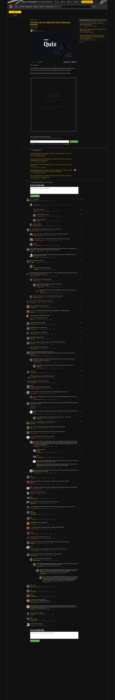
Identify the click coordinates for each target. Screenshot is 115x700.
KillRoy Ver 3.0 (33, 334)
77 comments (39, 62)
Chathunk (32, 343)
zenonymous (33, 533)
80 (37, 555)
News (31, 19)
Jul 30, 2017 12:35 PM (42, 477)
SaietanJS (32, 423)
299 (37, 230)
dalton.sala (32, 393)
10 (34, 343)
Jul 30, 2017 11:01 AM (43, 433)
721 (36, 438)
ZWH (31, 493)
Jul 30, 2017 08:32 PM (45, 538)
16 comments (43, 178)
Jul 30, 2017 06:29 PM (49, 399)
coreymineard (33, 620)
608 (44, 216)
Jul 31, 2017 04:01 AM (55, 292)
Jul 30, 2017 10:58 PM (46, 388)
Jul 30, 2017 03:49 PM (40, 251)
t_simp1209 (35, 269)
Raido (31, 609)
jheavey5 (32, 312)
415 (37, 602)
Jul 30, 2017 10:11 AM (41, 428)
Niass (34, 30)
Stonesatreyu (33, 602)
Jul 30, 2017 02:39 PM (45, 446)
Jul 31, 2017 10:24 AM (41, 609)
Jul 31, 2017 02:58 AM (43, 596)
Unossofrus (32, 528)
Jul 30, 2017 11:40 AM (41, 338)
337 (37, 329)
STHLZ (31, 302)
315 (40, 211)
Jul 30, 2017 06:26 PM (48, 418)
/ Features (35, 19)
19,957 (43, 240)
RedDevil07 (32, 329)
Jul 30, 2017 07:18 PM (42, 377)
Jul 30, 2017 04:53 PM (46, 280)
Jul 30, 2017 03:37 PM (51, 457)
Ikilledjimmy (32, 200)
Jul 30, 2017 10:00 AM (43, 200)
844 (38, 586)
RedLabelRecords (40, 457)
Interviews (87, 39)
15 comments (43, 161)
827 (35, 324)
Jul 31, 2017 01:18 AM (45, 586)
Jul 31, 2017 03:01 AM (46, 560)
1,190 (33, 319)
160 (42, 399)
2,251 (40, 388)
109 (36, 377)
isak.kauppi (32, 407)
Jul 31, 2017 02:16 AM (50, 286)
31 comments (42, 156)
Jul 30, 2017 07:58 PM (44, 533)
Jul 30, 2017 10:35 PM (41, 543)
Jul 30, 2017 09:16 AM (40, 319)
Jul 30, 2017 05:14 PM (45, 508)
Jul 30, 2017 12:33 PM (42, 438)
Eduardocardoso (33, 555)
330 (44, 457)
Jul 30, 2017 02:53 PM (45, 355)
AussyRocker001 (39, 286)
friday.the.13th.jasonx (37, 225)
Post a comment (35, 195)
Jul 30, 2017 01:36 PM (41, 343)
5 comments (91, 32)
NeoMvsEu (35, 413)
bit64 (31, 319)
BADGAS (38, 220)
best (44, 182)
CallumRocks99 (33, 348)
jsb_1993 (32, 262)
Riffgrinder (32, 338)
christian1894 (33, 514)
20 (37, 519)
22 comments (43, 173)
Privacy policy (66, 144)
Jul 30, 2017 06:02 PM (41, 407)
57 (34, 423)
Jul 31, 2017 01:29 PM (41, 614)
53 (35, 609)
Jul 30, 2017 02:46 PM (48, 452)
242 (41, 245)
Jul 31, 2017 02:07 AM (40, 312)
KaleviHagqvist (33, 275)
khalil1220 (32, 543)
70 (36, 503)
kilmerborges (39, 216)
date (51, 182)
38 (37, 307)
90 (38, 269)
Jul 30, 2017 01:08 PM (46, 211)
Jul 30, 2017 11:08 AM (45, 275)
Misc (84, 20)
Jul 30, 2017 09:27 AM (44, 230)
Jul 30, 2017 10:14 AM (43, 329)
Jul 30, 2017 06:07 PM (49, 240)
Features (86, 32)
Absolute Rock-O (33, 388)
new (48, 182)
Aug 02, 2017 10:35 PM (53, 573)
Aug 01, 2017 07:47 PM (41, 625)
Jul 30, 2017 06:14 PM (47, 413)
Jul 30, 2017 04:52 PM (43, 372)
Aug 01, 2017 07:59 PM (44, 257)
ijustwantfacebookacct (35, 488)
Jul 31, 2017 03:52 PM (42, 620)
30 (34, 262)
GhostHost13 (36, 245)
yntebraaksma (33, 503)
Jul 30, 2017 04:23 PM (40, 262)
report (50, 200)
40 (36, 620)
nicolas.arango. (33, 382)
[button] (81, 197)
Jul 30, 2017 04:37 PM (44, 269)
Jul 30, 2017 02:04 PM (40, 493)
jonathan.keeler (36, 235)
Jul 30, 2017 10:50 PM (45, 550)
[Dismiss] (105, 2)
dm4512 (31, 251)
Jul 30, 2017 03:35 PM (44, 498)
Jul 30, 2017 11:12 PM (49, 225)
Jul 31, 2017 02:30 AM (42, 591)
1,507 (35, 428)
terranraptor (32, 477)
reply (53, 200)
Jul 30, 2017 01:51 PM (48, 488)
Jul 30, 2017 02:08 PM (43, 348)
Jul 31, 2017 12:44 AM (44, 555)
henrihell (32, 433)
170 (38, 334)
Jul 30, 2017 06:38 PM (43, 519)
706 (34, 493)
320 (37, 348)
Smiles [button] (38, 185)
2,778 (39, 538)
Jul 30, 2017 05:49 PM (41, 423)
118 (37, 257)
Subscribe (74, 141)
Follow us (67, 62)
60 (34, 312)
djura (31, 428)
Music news (38, 161)
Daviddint (35, 446)
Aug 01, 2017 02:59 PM (50, 566)
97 (37, 393)
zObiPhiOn (32, 614)
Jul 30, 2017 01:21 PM (50, 216)
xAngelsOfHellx (33, 538)
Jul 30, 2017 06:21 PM (42, 514)
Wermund (32, 377)
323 (43, 225)
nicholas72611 (33, 550)
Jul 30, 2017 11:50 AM (42, 302)
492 (41, 235)
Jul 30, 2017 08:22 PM (43, 382)
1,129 (38, 550)
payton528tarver (36, 560)
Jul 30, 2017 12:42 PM (43, 307)
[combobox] (54, 190)
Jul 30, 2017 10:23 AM (48, 235)
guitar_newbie (36, 240)
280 (39, 275)
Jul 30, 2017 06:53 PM (44, 528)
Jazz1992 (35, 211)
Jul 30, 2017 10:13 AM (42, 324)
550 (36, 433)
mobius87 (32, 519)
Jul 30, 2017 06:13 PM (47, 245)
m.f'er (34, 257)
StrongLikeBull (36, 399)
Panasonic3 (35, 280)
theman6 (32, 438)
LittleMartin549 (33, 355)
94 (39, 446)
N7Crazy (32, 324)
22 (37, 382)
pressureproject (33, 586)
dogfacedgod (33, 230)
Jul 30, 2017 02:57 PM (43, 393)
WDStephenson (33, 307)
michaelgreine (33, 591)
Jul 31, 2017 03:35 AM (44, 602)
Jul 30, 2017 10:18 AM (44, 334)
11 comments (92, 39)
